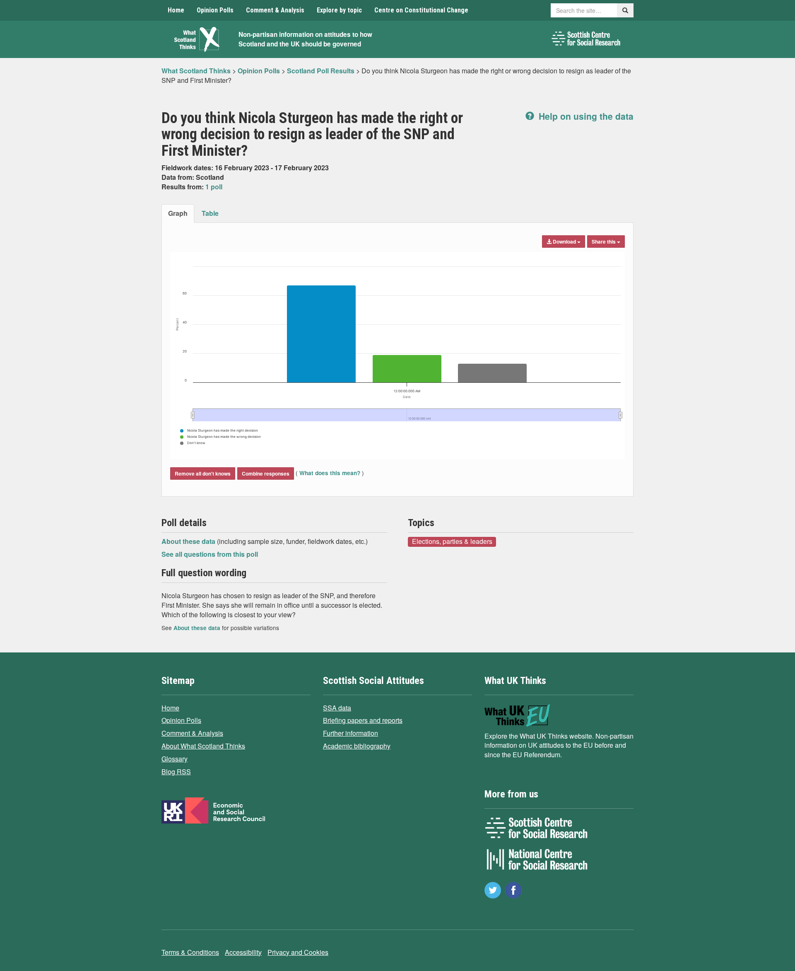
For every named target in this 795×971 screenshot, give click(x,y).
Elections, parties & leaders (452, 541)
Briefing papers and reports (362, 720)
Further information (350, 733)
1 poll (213, 186)
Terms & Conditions (190, 952)
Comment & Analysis (275, 10)
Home (176, 10)
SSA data (337, 708)
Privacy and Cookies (297, 952)
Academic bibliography (356, 746)
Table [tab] (210, 213)
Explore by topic (339, 10)
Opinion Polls (215, 10)
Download (564, 241)
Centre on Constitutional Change (421, 10)
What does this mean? (330, 473)
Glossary (174, 758)
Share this (604, 241)
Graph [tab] (178, 213)
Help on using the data (585, 116)
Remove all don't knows (203, 473)
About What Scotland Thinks (203, 746)
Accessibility (243, 952)
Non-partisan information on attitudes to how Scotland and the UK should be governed (305, 39)
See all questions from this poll (209, 554)
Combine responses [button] (265, 473)
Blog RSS (176, 771)
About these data (189, 541)
